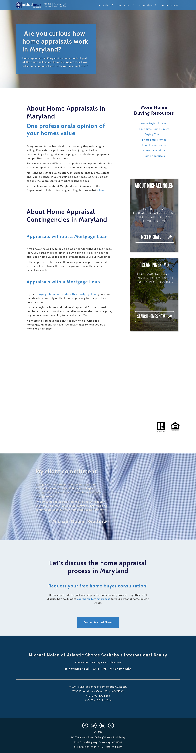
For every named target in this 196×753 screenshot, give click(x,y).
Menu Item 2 (126, 5)
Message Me (99, 662)
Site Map (98, 731)
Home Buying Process (154, 123)
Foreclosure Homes (154, 145)
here (102, 190)
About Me (115, 662)
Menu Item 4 (169, 5)
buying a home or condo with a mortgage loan (67, 294)
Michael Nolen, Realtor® (79, 521)
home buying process (66, 62)
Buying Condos (154, 134)
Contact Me (81, 662)
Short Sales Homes (154, 139)
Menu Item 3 (147, 5)
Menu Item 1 (105, 5)
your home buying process (93, 599)
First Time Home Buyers (154, 129)
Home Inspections (154, 150)
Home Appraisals (154, 156)
